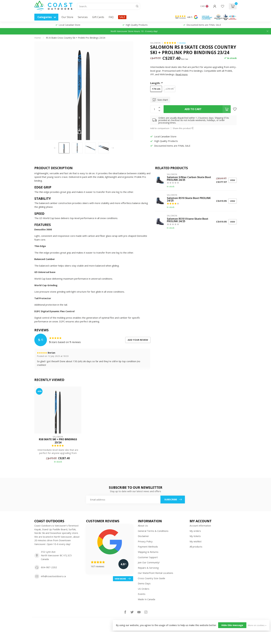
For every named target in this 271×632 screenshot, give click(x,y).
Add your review (138, 339)
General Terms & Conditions (153, 530)
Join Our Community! (148, 562)
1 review (181, 42)
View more (120, 578)
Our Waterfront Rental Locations (155, 572)
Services (83, 17)
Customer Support (148, 557)
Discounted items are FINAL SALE (203, 24)
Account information (200, 525)
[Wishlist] (222, 6)
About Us (143, 525)
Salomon (155, 43)
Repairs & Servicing (148, 567)
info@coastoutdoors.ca (53, 576)
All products (196, 546)
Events (141, 593)
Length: (156, 83)
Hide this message (232, 625)
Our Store (67, 17)
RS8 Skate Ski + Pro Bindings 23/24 (58, 441)
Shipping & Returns (148, 551)
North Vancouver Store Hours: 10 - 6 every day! (134, 31)
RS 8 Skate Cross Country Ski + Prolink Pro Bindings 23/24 (75, 37)
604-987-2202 (49, 567)
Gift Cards (98, 17)
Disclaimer (143, 536)
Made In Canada (146, 599)
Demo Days (144, 583)
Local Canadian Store (69, 24)
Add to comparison (159, 128)
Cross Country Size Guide (151, 578)
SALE (122, 17)
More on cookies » (257, 625)
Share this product (182, 128)
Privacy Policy (145, 541)
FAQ (111, 17)
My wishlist (196, 541)
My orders (195, 530)
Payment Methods (148, 546)
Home (37, 37)
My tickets (195, 536)
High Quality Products (137, 24)
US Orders (143, 588)
